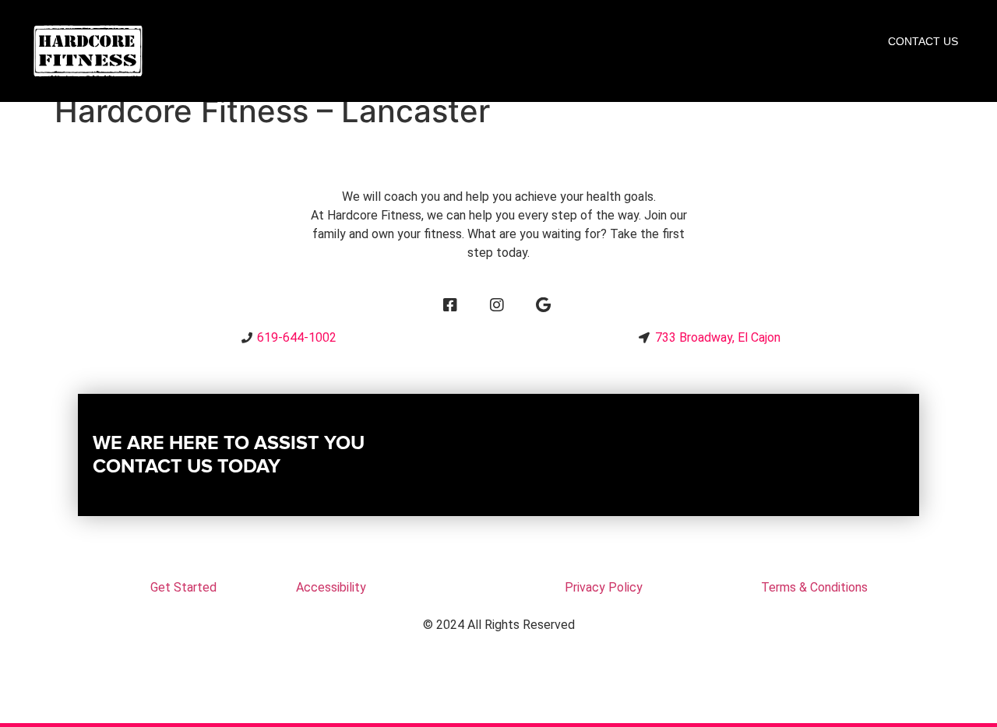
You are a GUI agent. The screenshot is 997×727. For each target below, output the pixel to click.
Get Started (183, 587)
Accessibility (331, 587)
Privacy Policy (604, 587)
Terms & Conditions (814, 587)
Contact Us (923, 41)
